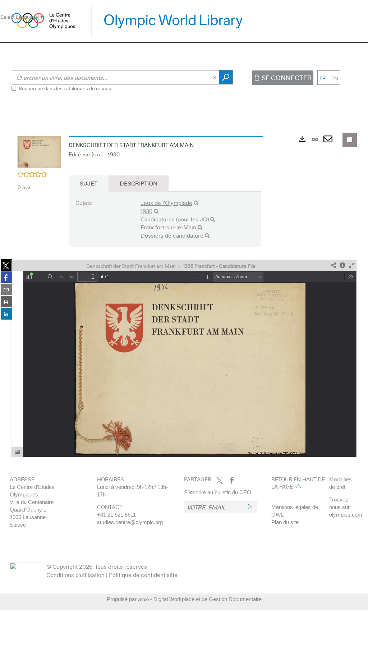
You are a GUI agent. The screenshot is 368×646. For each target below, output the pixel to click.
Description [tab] (138, 183)
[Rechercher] (196, 203)
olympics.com (345, 515)
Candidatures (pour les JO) (175, 219)
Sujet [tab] (88, 183)
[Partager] (333, 265)
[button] (39, 151)
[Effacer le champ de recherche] (215, 77)
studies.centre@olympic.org (130, 522)
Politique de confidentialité (143, 575)
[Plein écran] (351, 265)
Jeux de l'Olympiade (166, 202)
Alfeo (143, 599)
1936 (146, 211)
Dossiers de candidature (172, 235)
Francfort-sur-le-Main (168, 227)
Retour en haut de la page (298, 483)
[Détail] (342, 265)
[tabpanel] (184, 295)
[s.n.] (97, 154)
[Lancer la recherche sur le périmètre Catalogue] (226, 77)
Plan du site (285, 522)
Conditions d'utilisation (75, 575)
